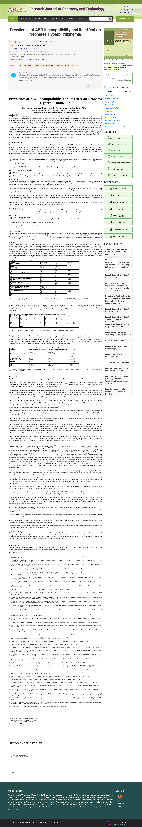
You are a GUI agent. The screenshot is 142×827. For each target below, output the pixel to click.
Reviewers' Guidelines (113, 120)
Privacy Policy (110, 105)
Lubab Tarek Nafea (39, 42)
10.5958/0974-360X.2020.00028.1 (25, 48)
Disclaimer (108, 111)
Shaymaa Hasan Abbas (24, 42)
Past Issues (25, 19)
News (81, 19)
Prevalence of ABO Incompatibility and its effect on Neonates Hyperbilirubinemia (55, 32)
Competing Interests (112, 102)
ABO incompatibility (38, 65)
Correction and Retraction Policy (116, 127)
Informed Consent (111, 99)
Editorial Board (41, 19)
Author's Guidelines (118, 144)
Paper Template (116, 150)
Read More (12, 809)
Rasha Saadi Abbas (52, 42)
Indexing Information (118, 175)
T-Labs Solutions (118, 824)
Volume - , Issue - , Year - (31, 59)
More (71, 19)
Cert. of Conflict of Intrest (120, 163)
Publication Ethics (111, 117)
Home (12, 19)
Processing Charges (116, 169)
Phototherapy (59, 65)
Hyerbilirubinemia (25, 65)
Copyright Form (116, 156)
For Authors (58, 19)
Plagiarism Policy (111, 114)
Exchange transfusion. (71, 65)
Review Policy (110, 124)
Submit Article (125, 18)
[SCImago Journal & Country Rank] (116, 87)
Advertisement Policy (112, 108)
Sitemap (56, 822)
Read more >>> (128, 65)
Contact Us (26, 2)
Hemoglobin (49, 65)
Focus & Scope (110, 95)
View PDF (93, 86)
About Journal (14, 2)
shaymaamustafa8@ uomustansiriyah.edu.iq (30, 45)
